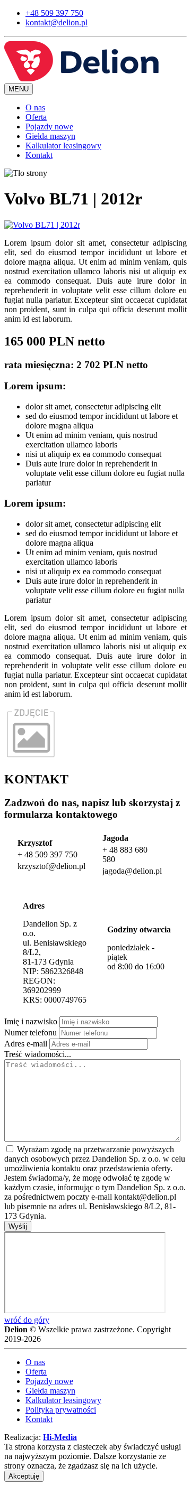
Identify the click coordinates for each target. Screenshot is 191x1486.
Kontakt (39, 155)
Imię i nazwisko (30, 1021)
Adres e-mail (25, 1043)
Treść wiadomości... (37, 1054)
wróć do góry (26, 1319)
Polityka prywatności (60, 1409)
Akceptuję (23, 1476)
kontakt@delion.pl (56, 22)
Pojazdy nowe (49, 126)
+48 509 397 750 (54, 12)
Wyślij (17, 1226)
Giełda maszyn (50, 136)
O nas (35, 107)
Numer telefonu (30, 1032)
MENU (18, 89)
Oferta (36, 117)
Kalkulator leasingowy (63, 145)
